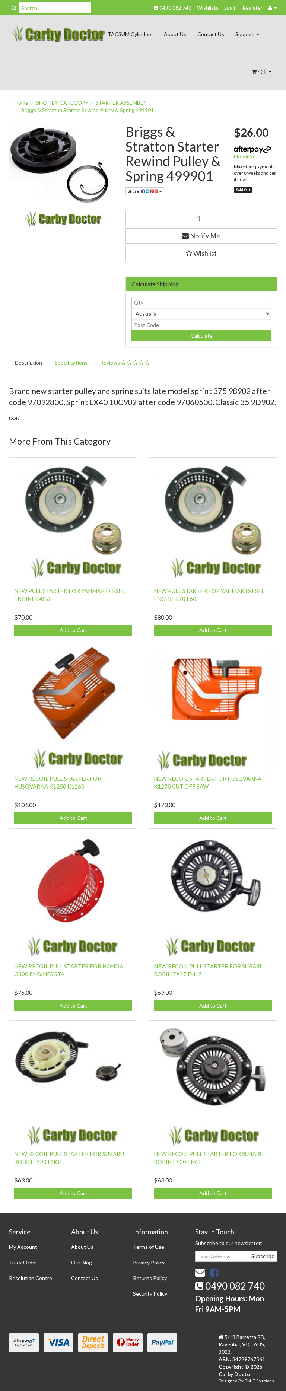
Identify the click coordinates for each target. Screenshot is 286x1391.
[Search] (14, 7)
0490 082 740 (174, 7)
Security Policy (150, 1293)
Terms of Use (148, 1247)
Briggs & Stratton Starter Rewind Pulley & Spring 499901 (87, 110)
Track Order (23, 1262)
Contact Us (210, 34)
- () (262, 71)
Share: (134, 191)
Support (245, 34)
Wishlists (208, 7)
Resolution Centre (30, 1278)
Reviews (110, 362)
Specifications (71, 362)
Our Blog (81, 1262)
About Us (175, 34)
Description (28, 362)
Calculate (201, 335)
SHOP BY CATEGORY (62, 102)
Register (252, 7)
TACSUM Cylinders (130, 34)
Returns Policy (150, 1278)
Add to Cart (73, 630)
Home (21, 102)
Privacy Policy (149, 1262)
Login (230, 7)
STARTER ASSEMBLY (120, 102)
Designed (228, 1380)
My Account (23, 1247)
